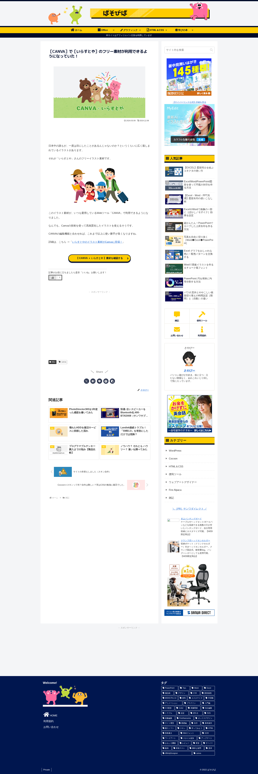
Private (46, 769)
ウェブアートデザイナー (183, 482)
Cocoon (173, 458)
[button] (112, 381)
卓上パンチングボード (191, 518)
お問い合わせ (51, 727)
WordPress (175, 450)
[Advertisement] (99, 131)
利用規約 (48, 721)
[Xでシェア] (86, 381)
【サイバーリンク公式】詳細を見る (189, 102)
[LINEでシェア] (99, 381)
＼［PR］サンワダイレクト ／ (189, 508)
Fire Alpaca (175, 490)
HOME (53, 715)
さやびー (189, 370)
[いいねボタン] (52, 277)
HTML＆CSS (176, 466)
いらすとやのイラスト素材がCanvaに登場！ (97, 242)
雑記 (54, 362)
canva (63, 362)
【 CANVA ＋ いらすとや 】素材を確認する (99, 258)
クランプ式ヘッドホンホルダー (195, 540)
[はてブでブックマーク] (93, 381)
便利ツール (175, 474)
